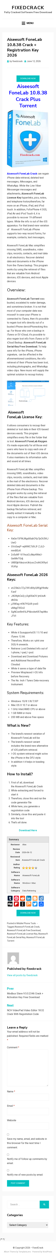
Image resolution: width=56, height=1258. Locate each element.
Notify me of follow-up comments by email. (27, 1161)
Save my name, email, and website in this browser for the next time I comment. (27, 1143)
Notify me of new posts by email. (25, 1174)
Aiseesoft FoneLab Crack (27, 927)
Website (11, 1120)
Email (11, 1105)
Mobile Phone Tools (26, 923)
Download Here (28, 830)
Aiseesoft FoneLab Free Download (24, 930)
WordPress (47, 1252)
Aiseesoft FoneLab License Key (22, 934)
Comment (13, 1047)
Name (11, 1091)
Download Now (28, 78)
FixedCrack (28, 8)
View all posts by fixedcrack (22, 975)
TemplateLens (25, 1252)
